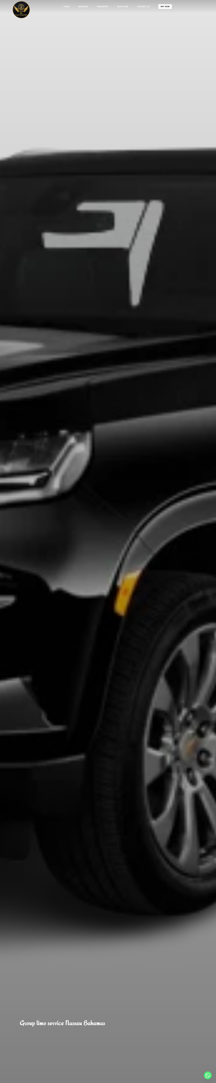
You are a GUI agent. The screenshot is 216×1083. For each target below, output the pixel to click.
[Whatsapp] (208, 1075)
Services (83, 6)
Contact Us (143, 6)
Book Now (122, 6)
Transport (102, 6)
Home (67, 6)
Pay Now (165, 6)
